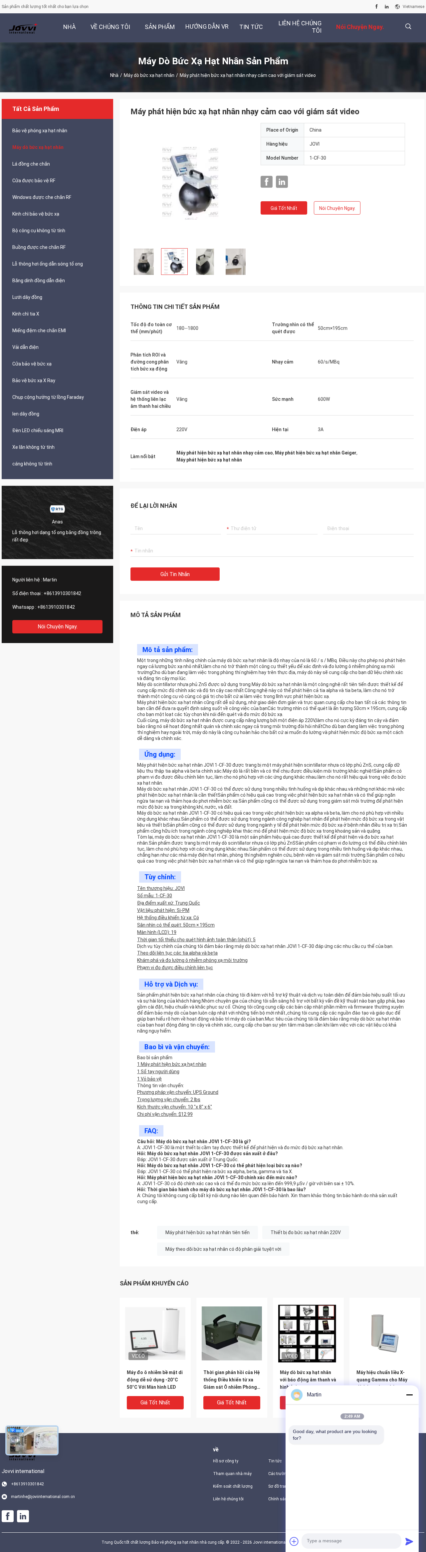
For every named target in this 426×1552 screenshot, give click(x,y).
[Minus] (409, 1395)
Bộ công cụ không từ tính (38, 230)
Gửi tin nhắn (175, 574)
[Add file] (294, 1541)
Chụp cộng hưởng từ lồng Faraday (48, 397)
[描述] (408, 26)
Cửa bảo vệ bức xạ (32, 364)
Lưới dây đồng (27, 297)
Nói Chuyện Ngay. (58, 626)
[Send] (409, 1541)
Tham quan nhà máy (232, 1473)
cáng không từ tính (32, 463)
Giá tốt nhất (284, 208)
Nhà (114, 75)
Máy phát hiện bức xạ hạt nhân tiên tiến (207, 1232)
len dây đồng (25, 413)
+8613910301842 (62, 593)
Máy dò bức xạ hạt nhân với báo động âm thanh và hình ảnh (308, 1380)
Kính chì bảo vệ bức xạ (35, 214)
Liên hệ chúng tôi (228, 1499)
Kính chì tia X (25, 314)
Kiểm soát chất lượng (233, 1486)
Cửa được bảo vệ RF (33, 180)
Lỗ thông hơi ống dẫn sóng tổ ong (47, 264)
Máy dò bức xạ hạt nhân (149, 75)
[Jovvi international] (23, 28)
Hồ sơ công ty (225, 1461)
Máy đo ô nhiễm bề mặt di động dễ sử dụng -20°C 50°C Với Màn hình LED (155, 1380)
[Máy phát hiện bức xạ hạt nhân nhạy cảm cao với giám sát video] (190, 183)
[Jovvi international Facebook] (376, 6)
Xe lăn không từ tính (33, 447)
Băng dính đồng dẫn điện (38, 280)
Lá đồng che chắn (31, 164)
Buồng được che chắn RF (39, 247)
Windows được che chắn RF (41, 197)
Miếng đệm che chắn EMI (39, 330)
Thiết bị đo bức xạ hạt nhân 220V (306, 1232)
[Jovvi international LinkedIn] (386, 6)
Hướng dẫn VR (207, 26)
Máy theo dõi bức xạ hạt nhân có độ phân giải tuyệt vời (223, 1249)
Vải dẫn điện (25, 347)
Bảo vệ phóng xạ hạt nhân (39, 130)
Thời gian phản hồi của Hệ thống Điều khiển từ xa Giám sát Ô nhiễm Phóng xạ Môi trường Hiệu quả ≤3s (231, 1380)
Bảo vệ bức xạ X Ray (33, 380)
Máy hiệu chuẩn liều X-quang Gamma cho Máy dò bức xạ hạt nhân (381, 1380)
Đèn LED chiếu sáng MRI (37, 430)
